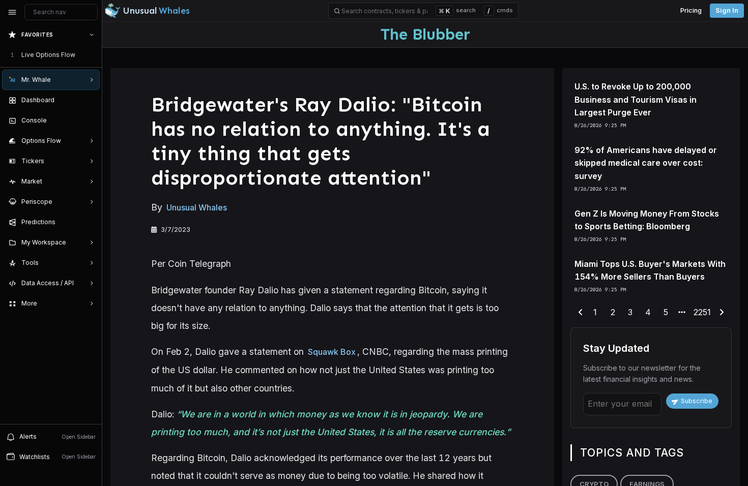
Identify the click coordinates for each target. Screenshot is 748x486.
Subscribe (696, 401)
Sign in (726, 10)
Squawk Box (332, 352)
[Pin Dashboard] (89, 100)
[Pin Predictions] (89, 222)
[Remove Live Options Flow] (93, 55)
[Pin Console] (89, 120)
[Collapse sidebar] (12, 12)
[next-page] (722, 312)
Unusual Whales (196, 207)
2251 (702, 312)
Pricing (691, 10)
